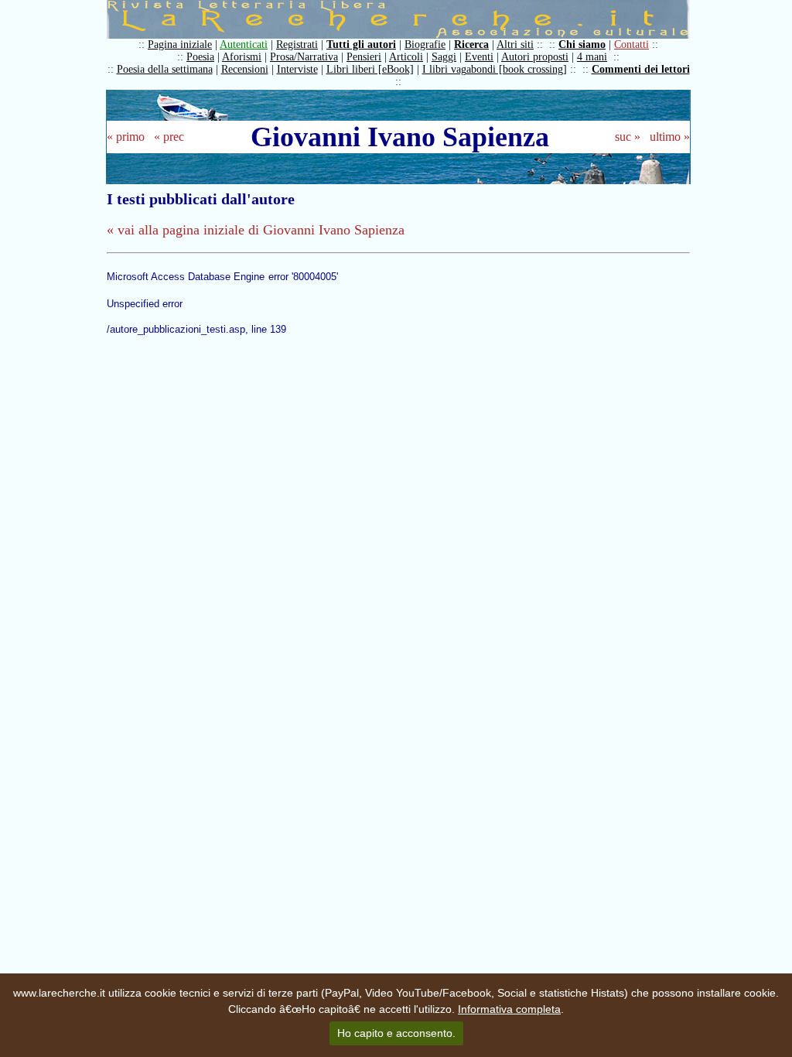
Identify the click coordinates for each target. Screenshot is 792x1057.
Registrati (297, 44)
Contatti (631, 44)
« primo (126, 136)
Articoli (406, 57)
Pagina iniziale (180, 44)
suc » (627, 136)
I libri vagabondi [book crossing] (494, 69)
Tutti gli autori (361, 44)
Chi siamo (582, 44)
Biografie (425, 44)
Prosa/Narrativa (304, 57)
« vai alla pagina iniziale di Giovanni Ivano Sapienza (256, 230)
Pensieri (363, 57)
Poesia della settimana (165, 69)
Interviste (297, 69)
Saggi (444, 57)
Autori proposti (534, 57)
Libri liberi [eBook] (370, 69)
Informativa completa (509, 1009)
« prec (169, 136)
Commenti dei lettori (641, 69)
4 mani (592, 57)
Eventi (479, 57)
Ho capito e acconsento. (396, 1033)
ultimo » (670, 136)
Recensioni (244, 69)
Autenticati (244, 44)
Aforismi (241, 57)
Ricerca (471, 44)
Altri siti (515, 44)
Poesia (200, 57)
